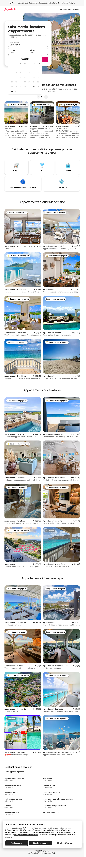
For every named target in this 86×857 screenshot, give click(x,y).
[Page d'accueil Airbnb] (10, 9)
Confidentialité (33, 853)
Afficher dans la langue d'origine (63, 3)
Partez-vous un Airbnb (69, 9)
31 (16, 91)
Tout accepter (16, 843)
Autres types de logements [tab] (14, 772)
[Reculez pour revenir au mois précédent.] (12, 59)
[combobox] (28, 44)
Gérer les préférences (65, 843)
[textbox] (18, 52)
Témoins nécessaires (40, 843)
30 (12, 91)
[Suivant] (46, 97)
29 (38, 87)
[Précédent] (38, 97)
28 (34, 87)
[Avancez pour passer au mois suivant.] (38, 59)
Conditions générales (48, 853)
